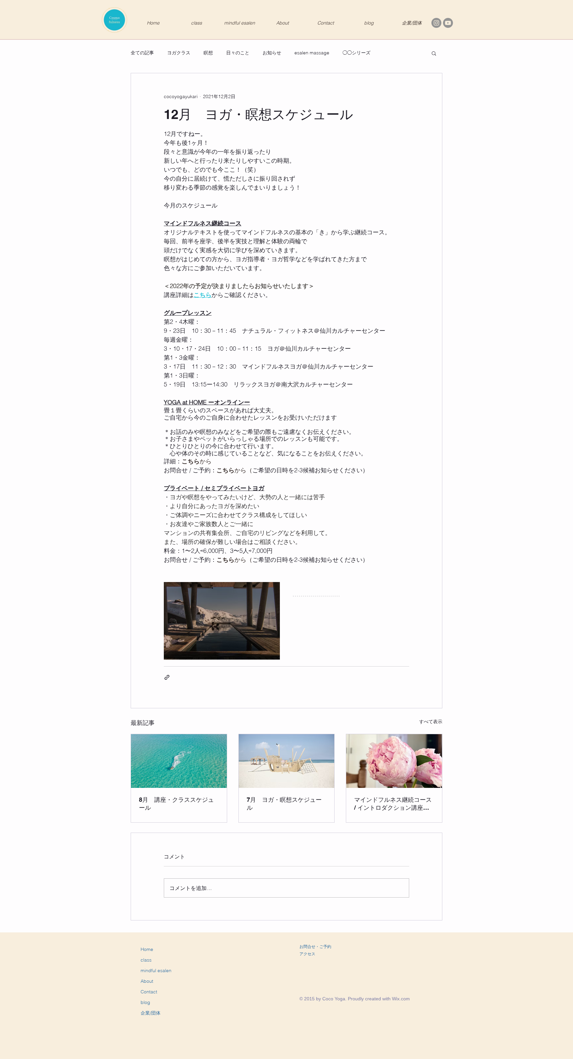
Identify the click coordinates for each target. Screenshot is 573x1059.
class (146, 960)
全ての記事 (142, 53)
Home (147, 949)
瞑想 (208, 53)
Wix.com (401, 998)
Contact (149, 992)
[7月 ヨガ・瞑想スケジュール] (287, 761)
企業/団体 (150, 1013)
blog (145, 1002)
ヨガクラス (178, 53)
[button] (434, 53)
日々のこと (237, 53)
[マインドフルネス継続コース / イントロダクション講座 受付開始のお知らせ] (394, 761)
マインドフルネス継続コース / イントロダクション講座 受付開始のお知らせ (393, 804)
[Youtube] (448, 23)
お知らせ (272, 53)
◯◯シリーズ (356, 53)
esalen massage (311, 53)
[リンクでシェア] (167, 677)
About (147, 981)
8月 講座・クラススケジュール (176, 803)
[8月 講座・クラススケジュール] (179, 761)
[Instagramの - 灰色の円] (436, 23)
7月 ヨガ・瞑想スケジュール (284, 803)
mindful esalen (156, 970)
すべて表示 (430, 722)
